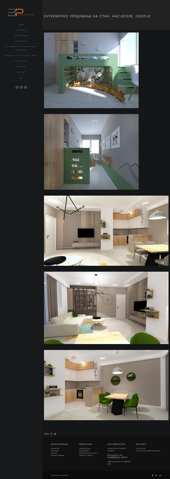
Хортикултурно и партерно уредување (21, 48)
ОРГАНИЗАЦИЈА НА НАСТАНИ (88, 453)
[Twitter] (55, 434)
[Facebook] (51, 434)
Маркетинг (21, 41)
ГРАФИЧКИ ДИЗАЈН (85, 448)
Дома (21, 24)
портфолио (21, 61)
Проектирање (21, 35)
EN (21, 78)
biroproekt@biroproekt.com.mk (151, 451)
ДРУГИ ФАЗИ (54, 451)
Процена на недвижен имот (21, 55)
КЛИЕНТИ (21, 66)
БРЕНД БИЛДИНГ (84, 451)
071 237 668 (142, 448)
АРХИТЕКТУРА (55, 448)
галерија (21, 30)
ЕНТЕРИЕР (54, 453)
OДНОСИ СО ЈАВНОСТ (86, 455)
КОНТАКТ (21, 72)
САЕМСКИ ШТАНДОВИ (57, 455)
